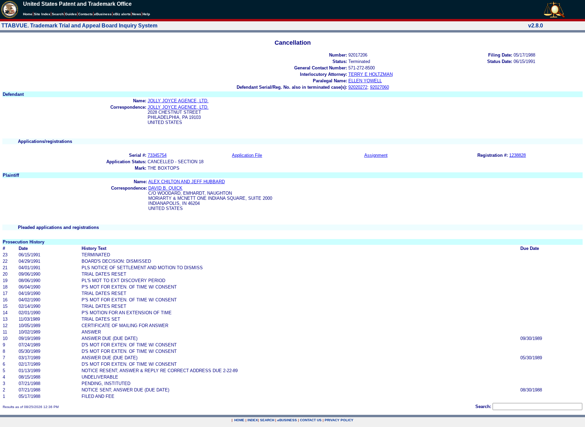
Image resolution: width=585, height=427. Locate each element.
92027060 (379, 87)
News (136, 14)
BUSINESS (287, 420)
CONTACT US (311, 420)
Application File (247, 155)
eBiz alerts (122, 14)
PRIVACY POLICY (339, 420)
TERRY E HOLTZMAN (370, 74)
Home (27, 14)
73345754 (157, 155)
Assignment (376, 155)
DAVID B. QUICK (165, 188)
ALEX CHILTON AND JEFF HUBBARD (186, 181)
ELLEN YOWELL (365, 80)
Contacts (85, 14)
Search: (483, 406)
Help (146, 14)
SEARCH (267, 420)
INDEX (252, 420)
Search (58, 14)
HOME (239, 420)
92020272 (357, 87)
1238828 (517, 155)
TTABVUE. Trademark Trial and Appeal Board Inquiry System (79, 25)
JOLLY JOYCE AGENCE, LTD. (178, 100)
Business (103, 14)
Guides (71, 14)
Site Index (42, 14)
